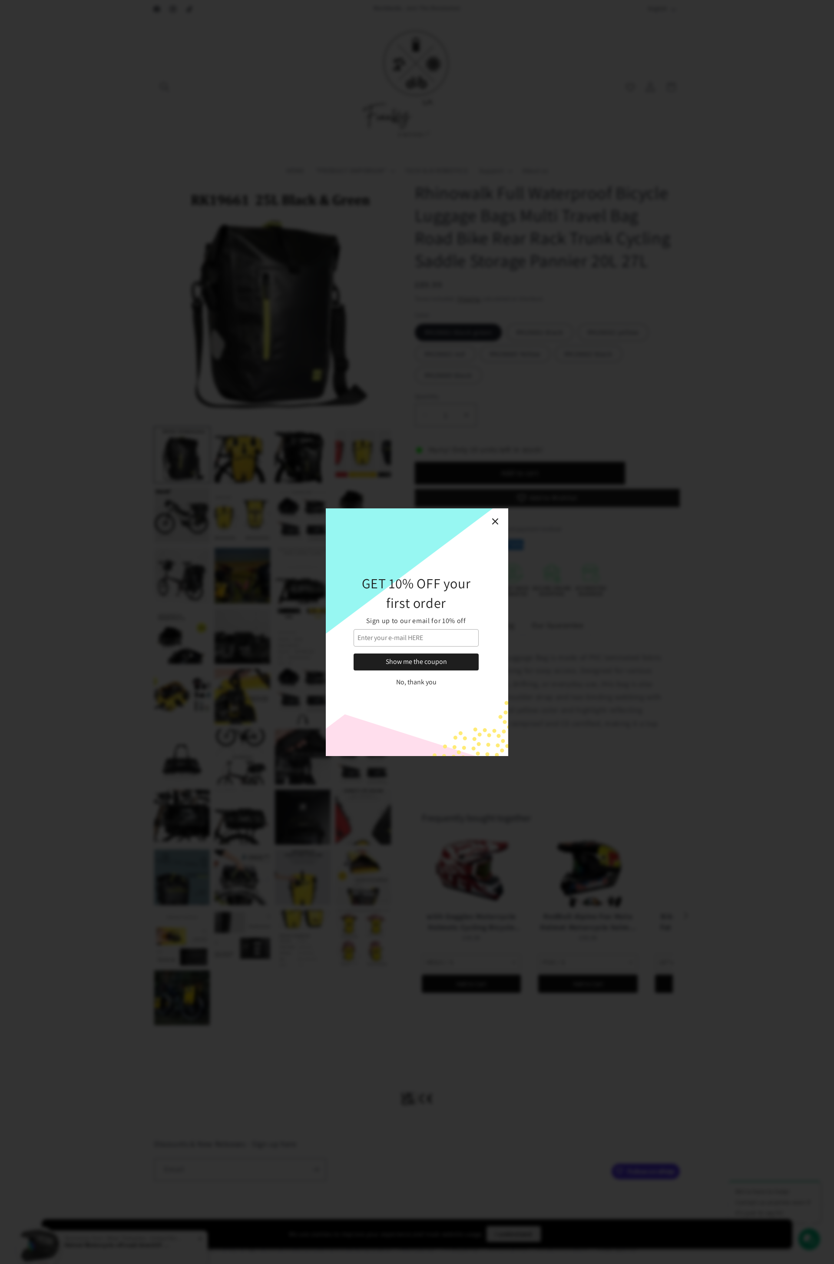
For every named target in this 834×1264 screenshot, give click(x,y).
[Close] (495, 521)
